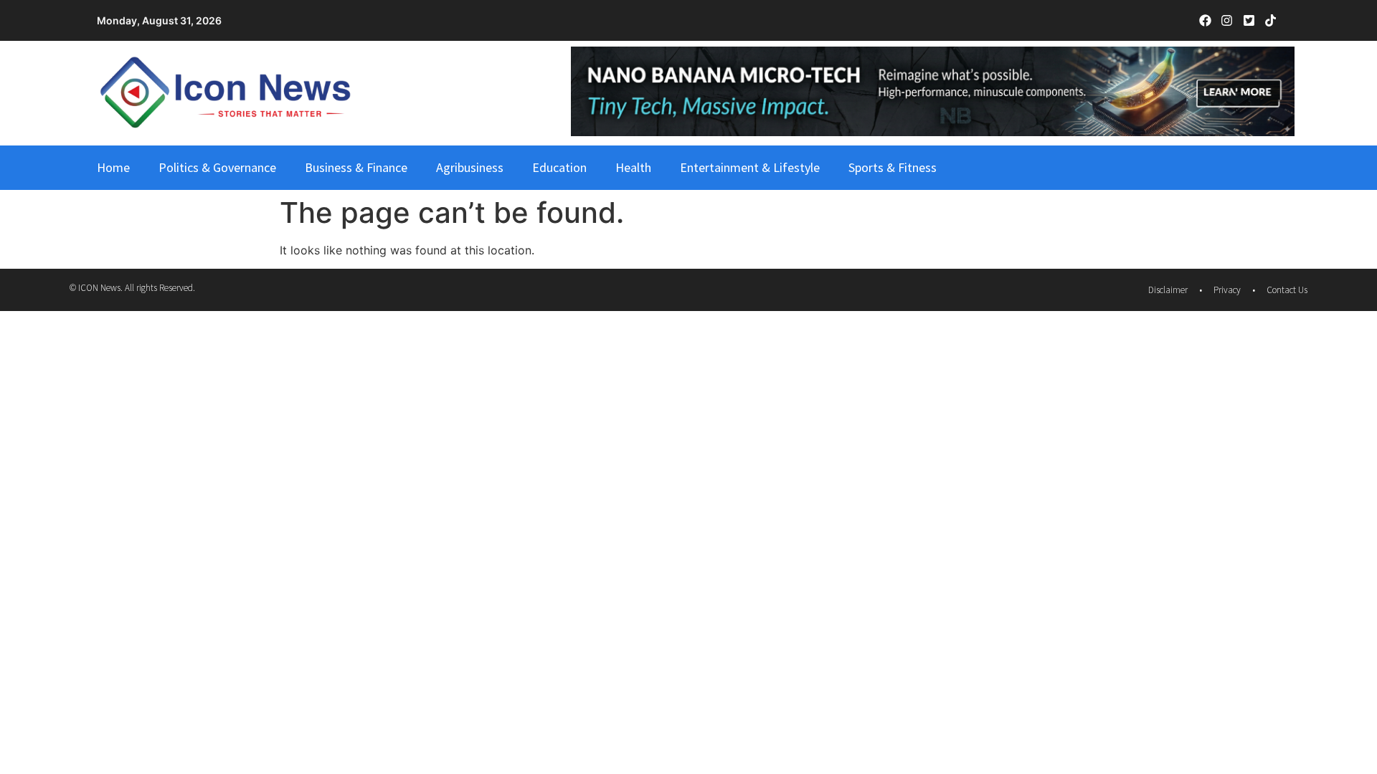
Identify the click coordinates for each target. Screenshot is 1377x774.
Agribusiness (469, 167)
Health (633, 167)
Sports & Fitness (892, 167)
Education (559, 167)
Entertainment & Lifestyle (750, 167)
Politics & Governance (217, 167)
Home (113, 167)
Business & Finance (356, 167)
